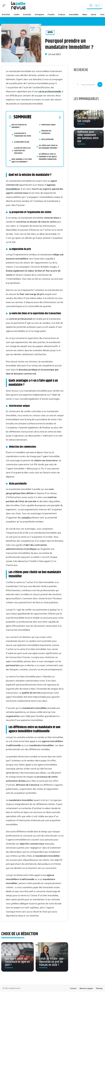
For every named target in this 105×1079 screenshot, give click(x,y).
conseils (25, 517)
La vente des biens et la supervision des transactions (22, 150)
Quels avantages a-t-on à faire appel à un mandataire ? (22, 160)
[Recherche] (91, 5)
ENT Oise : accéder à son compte (88, 119)
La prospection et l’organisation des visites (22, 134)
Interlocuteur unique (48, 124)
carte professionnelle (49, 91)
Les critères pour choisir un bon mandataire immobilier (48, 146)
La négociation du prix (21, 141)
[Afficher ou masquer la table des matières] (46, 117)
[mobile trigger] (5, 6)
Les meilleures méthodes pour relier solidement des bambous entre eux (87, 135)
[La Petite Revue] (18, 6)
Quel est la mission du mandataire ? (19, 126)
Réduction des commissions (46, 132)
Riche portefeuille (47, 139)
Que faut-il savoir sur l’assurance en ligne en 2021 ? (17, 961)
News (50, 32)
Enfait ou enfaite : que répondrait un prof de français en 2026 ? (51, 961)
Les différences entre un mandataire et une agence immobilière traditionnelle (48, 157)
